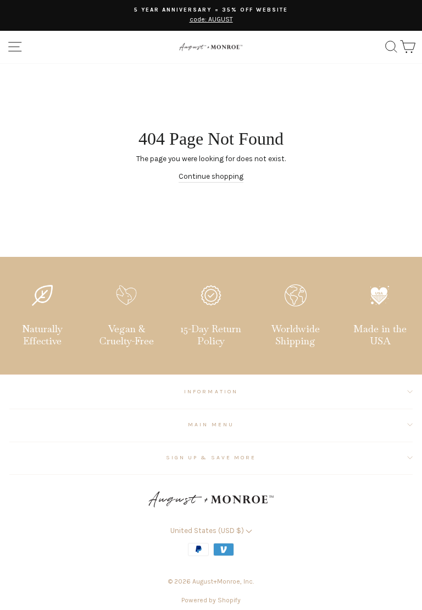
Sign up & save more (211, 457)
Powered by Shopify (211, 600)
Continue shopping (211, 176)
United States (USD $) (208, 530)
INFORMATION (211, 391)
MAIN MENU (211, 424)
